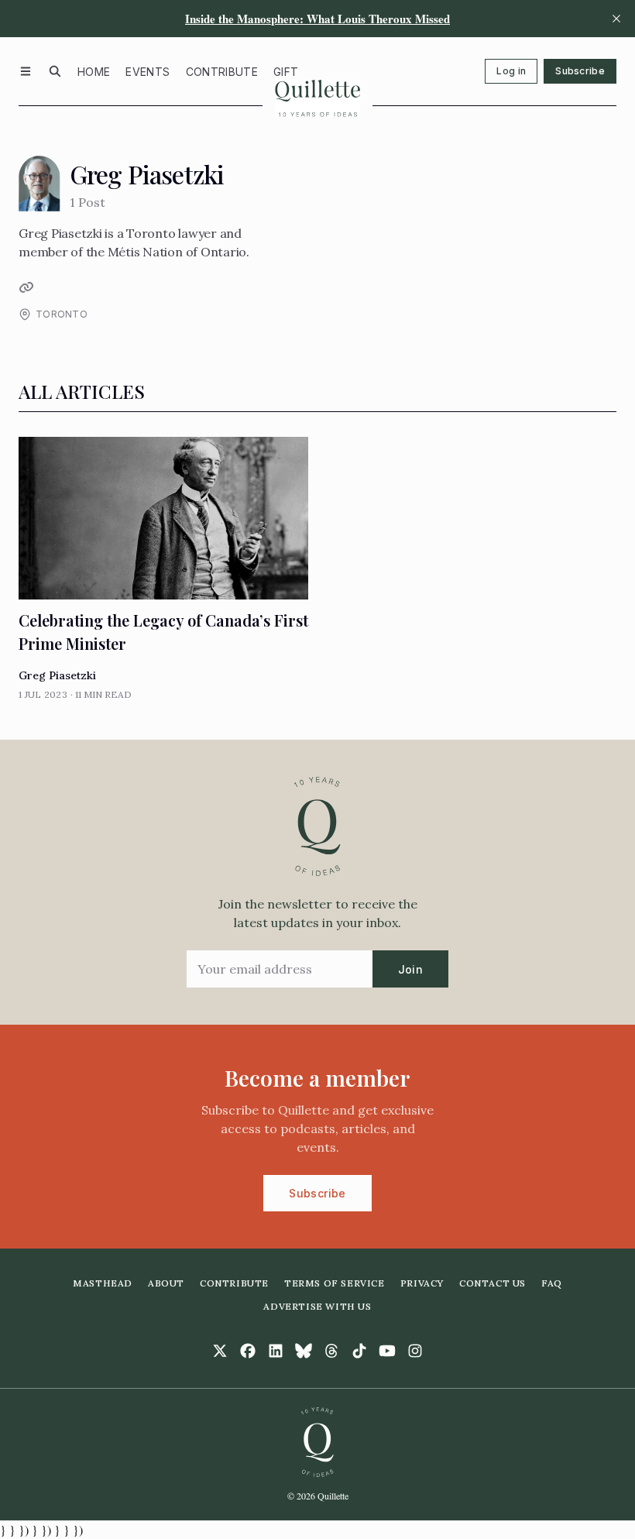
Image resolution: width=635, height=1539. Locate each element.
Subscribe (580, 71)
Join (410, 969)
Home (93, 71)
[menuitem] (93, 71)
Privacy (422, 1283)
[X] (220, 1350)
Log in (511, 71)
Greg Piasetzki (57, 675)
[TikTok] (359, 1350)
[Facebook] (248, 1350)
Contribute (222, 71)
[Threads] (331, 1350)
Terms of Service (334, 1283)
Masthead (102, 1283)
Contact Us (492, 1283)
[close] (616, 18)
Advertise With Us (317, 1306)
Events (147, 71)
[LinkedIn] (275, 1350)
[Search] (55, 71)
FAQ (551, 1283)
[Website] (25, 287)
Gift (285, 71)
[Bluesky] (303, 1350)
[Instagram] (415, 1350)
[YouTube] (387, 1350)
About (166, 1283)
